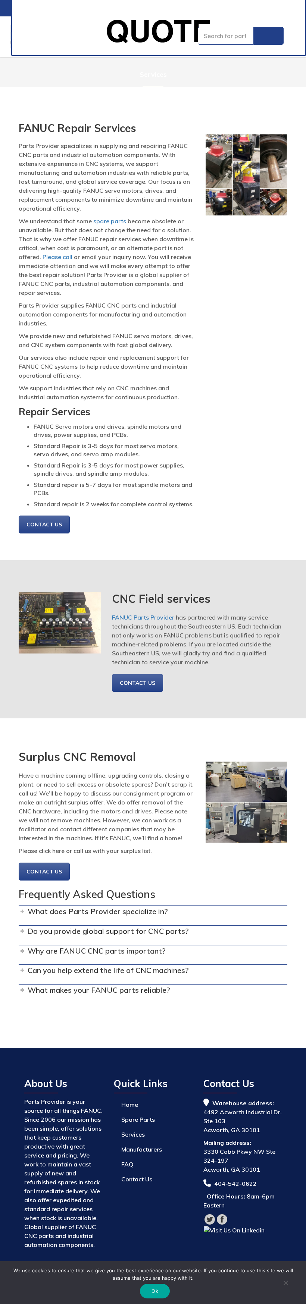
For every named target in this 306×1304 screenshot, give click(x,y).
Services (133, 1134)
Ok (155, 1291)
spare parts (109, 221)
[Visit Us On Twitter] (209, 1218)
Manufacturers (141, 1149)
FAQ (127, 1164)
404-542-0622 (235, 1183)
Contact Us (44, 524)
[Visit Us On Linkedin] (234, 1229)
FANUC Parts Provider (143, 617)
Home (129, 1104)
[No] (285, 1284)
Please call (57, 257)
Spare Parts (138, 1119)
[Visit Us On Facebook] (222, 1218)
